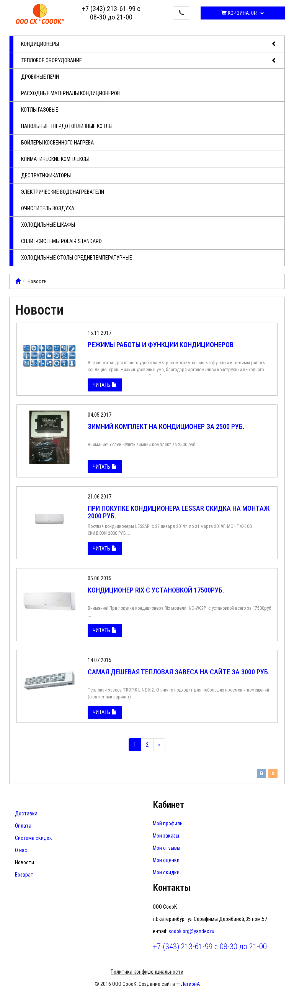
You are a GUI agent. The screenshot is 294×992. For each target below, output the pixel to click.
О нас (21, 850)
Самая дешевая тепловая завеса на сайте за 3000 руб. (179, 672)
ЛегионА (190, 984)
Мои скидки (166, 872)
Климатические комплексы (55, 159)
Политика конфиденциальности (147, 972)
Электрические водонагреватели (62, 192)
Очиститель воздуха (47, 208)
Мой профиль (168, 823)
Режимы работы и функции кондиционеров (161, 345)
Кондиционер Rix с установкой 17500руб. (156, 590)
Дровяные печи (40, 77)
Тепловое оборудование (51, 60)
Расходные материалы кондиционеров (70, 93)
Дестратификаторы (46, 175)
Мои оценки (166, 860)
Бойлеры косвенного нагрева (57, 143)
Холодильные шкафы (48, 225)
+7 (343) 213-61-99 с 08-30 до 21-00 (111, 13)
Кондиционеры (40, 44)
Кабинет (168, 804)
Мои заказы (166, 836)
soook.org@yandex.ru (191, 931)
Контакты (172, 887)
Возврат (24, 875)
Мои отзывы (166, 848)
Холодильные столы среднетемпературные (76, 258)
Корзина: (242, 13)
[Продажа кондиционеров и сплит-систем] (18, 281)
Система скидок (33, 838)
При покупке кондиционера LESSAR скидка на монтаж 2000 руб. (179, 512)
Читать (102, 385)
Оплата (23, 826)
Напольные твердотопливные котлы (67, 126)
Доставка (26, 813)
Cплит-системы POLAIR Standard (61, 241)
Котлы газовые (39, 110)
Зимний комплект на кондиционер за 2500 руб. (166, 426)
